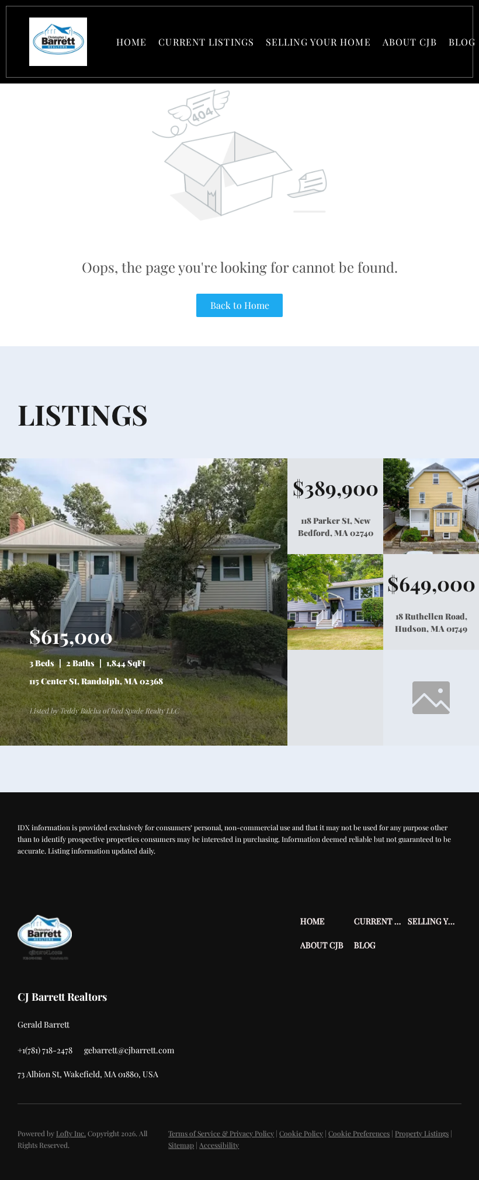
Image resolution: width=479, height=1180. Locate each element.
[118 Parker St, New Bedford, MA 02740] (431, 551)
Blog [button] (462, 42)
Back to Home (239, 305)
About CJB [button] (410, 42)
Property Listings (422, 1133)
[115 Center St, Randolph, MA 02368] (143, 742)
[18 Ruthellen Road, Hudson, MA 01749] (335, 647)
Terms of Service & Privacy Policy (221, 1133)
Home (131, 42)
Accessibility (219, 1145)
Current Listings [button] (206, 42)
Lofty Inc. (71, 1133)
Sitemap (181, 1145)
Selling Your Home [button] (318, 42)
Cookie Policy (301, 1133)
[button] (58, 42)
